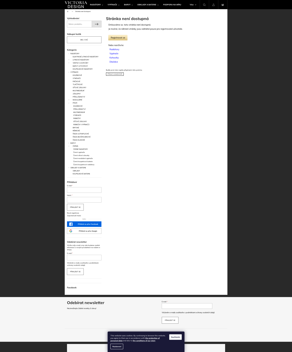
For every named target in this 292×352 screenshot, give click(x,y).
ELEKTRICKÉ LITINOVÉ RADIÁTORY (85, 57)
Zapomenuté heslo (74, 216)
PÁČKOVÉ (76, 81)
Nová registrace (73, 213)
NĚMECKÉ (76, 131)
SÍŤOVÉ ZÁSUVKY (79, 87)
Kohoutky (114, 57)
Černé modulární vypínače (83, 158)
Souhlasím (175, 337)
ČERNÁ (75, 146)
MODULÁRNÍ (77, 100)
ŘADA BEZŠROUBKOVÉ (82, 137)
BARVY (73, 143)
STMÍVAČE (77, 78)
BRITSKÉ (76, 128)
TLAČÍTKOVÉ (77, 84)
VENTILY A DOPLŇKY (80, 63)
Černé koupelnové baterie (83, 161)
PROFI (75, 103)
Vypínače (113, 53)
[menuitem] (96, 4)
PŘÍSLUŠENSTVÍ (79, 97)
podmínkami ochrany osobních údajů (200, 312)
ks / (84, 40)
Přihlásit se (75, 207)
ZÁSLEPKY (77, 94)
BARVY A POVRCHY (80, 66)
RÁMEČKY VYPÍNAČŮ (81, 125)
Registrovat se (118, 37)
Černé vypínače (79, 152)
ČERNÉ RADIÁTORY (80, 149)
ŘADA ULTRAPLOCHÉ (81, 134)
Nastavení (116, 346)
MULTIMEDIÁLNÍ (78, 91)
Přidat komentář (114, 74)
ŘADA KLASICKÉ (79, 140)
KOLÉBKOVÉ (77, 75)
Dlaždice (113, 61)
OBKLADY (76, 171)
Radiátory (114, 49)
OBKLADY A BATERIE (78, 168)
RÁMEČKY (77, 118)
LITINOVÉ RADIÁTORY (81, 60)
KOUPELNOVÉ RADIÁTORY (83, 69)
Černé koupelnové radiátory (83, 165)
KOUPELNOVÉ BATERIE (81, 174)
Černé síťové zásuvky (81, 155)
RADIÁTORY (74, 54)
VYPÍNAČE (74, 72)
